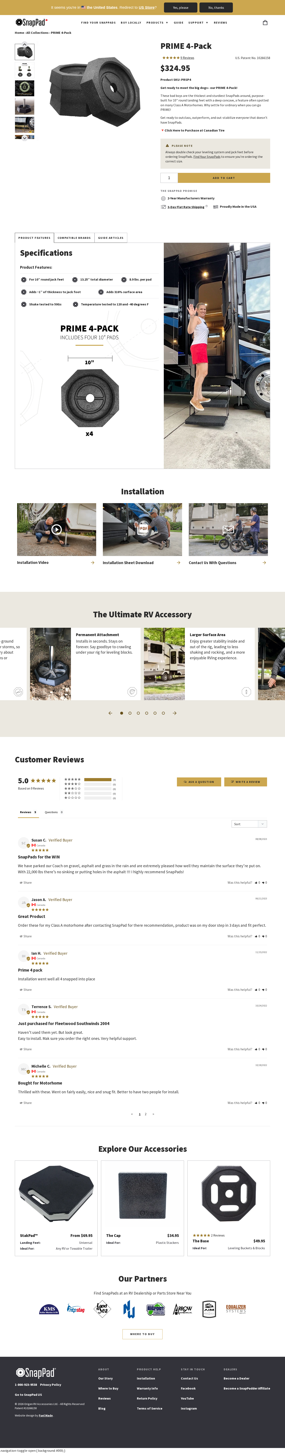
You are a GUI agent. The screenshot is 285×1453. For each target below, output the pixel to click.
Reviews (220, 22)
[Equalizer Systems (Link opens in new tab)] (236, 1309)
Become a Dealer (236, 1378)
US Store (147, 7)
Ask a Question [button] (201, 782)
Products (155, 22)
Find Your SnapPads (98, 22)
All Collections (37, 32)
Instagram (189, 1409)
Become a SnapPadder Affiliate (247, 1388)
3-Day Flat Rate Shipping (186, 207)
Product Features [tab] (34, 238)
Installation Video (33, 562)
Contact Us (189, 1378)
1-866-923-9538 (26, 1384)
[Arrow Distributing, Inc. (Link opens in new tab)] (183, 1309)
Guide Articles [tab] (111, 238)
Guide (179, 22)
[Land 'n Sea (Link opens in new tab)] (102, 1309)
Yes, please (180, 7)
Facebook (188, 1389)
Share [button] (27, 882)
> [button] (153, 1114)
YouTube (187, 1399)
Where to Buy (142, 1334)
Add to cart (224, 178)
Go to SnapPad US (28, 1396)
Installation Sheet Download (128, 564)
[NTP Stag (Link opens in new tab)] (76, 1309)
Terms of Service (149, 1408)
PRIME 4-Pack (61, 32)
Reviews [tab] (25, 812)
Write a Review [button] (248, 782)
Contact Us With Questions (212, 562)
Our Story (105, 1378)
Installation (146, 1378)
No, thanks (216, 7)
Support (196, 22)
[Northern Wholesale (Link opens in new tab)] (129, 1309)
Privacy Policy (50, 1384)
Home (19, 32)
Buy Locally (131, 22)
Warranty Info (147, 1388)
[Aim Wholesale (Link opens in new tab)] (209, 1309)
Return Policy (147, 1398)
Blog (102, 1408)
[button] (24, 138)
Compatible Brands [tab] (74, 238)
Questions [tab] (51, 812)
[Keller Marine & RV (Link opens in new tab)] (49, 1309)
